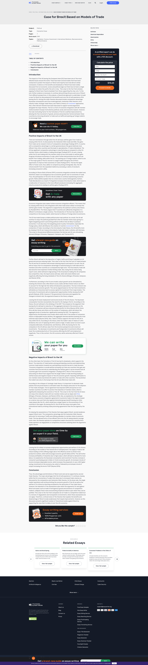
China (78, 394)
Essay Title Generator (83, 631)
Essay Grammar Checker (84, 641)
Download (36, 46)
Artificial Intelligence (35, 584)
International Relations (46, 12)
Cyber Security (102, 584)
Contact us (61, 613)
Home (30, 12)
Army (92, 40)
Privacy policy (56, 253)
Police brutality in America (70, 550)
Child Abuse (78, 581)
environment (70, 226)
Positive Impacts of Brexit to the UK (44, 65)
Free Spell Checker (82, 644)
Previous (31, 559)
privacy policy (108, 663)
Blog (89, 2)
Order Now (76, 126)
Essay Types (68, 2)
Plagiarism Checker (82, 635)
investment (72, 103)
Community (101, 581)
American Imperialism (97, 34)
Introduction (35, 62)
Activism (93, 31)
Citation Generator (82, 647)
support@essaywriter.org (104, 606)
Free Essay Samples (83, 607)
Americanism (94, 37)
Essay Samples (56, 2)
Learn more (76, 436)
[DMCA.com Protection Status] (33, 619)
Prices (60, 616)
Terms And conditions (47, 253)
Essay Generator (82, 638)
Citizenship (94, 42)
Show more (73, 592)
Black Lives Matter (57, 581)
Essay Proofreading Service (83, 620)
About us (61, 607)
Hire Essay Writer (80, 2)
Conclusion (34, 70)
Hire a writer (76, 193)
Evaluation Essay (42, 31)
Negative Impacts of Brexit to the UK (44, 67)
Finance (46, 39)
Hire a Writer (77, 346)
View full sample (47, 563)
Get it (56, 250)
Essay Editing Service (83, 613)
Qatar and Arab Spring (42, 550)
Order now (78, 513)
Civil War (54, 584)
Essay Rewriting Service (84, 616)
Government (53, 39)
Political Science (42, 41)
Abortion (31, 581)
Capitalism (40, 39)
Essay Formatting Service (84, 624)
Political (35, 12)
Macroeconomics (77, 39)
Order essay (113, 2)
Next (117, 559)
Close (114, 663)
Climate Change (79, 584)
